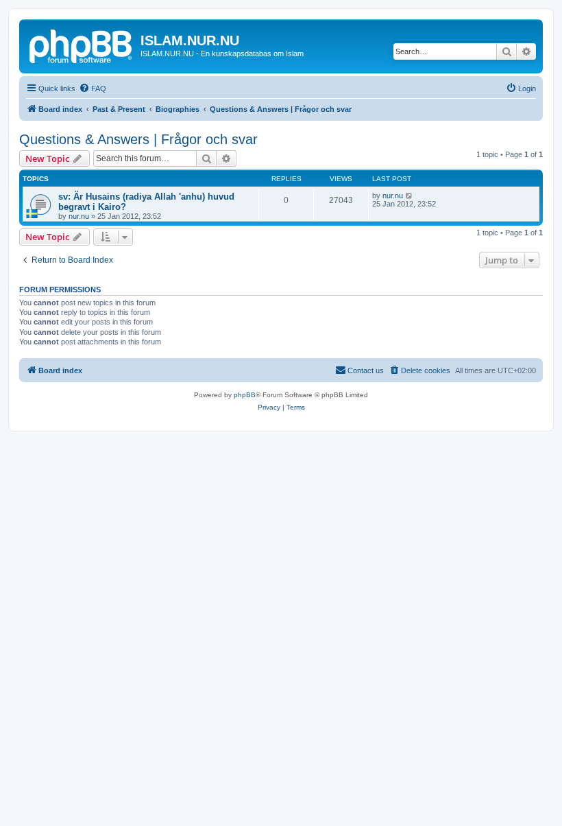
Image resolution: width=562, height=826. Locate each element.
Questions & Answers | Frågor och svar (138, 139)
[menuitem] (92, 88)
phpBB (245, 395)
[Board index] (81, 45)
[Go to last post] (409, 195)
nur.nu (79, 216)
